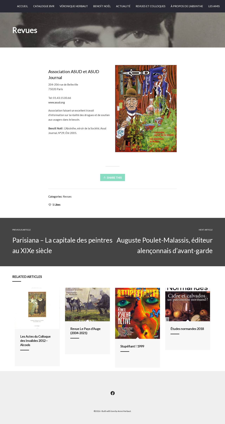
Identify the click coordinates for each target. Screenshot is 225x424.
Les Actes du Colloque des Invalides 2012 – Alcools (35, 340)
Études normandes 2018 (187, 329)
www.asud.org (56, 102)
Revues (67, 196)
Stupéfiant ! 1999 (132, 346)
